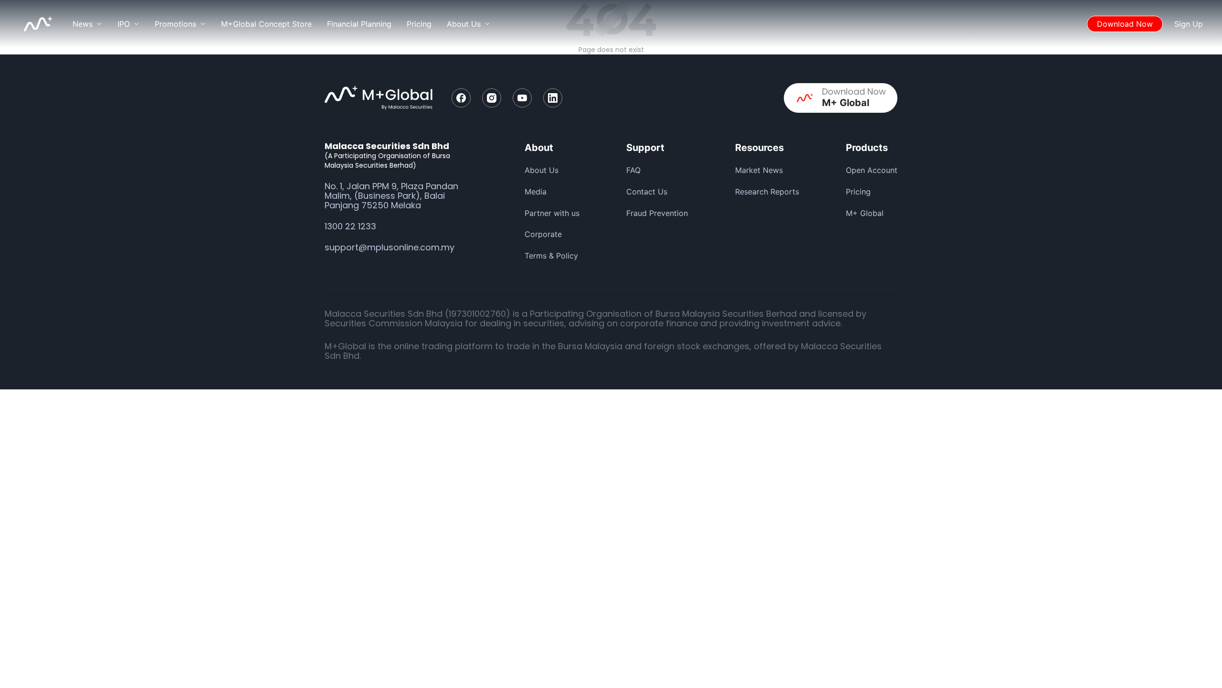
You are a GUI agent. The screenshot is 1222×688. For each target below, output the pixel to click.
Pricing (419, 24)
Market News (759, 170)
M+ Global (865, 213)
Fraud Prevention (657, 213)
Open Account (871, 170)
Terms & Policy (551, 255)
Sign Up (1188, 24)
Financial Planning (359, 24)
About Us (541, 170)
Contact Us (646, 191)
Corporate (543, 234)
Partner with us (552, 213)
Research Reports (767, 191)
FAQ (633, 170)
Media (536, 191)
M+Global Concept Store (266, 24)
